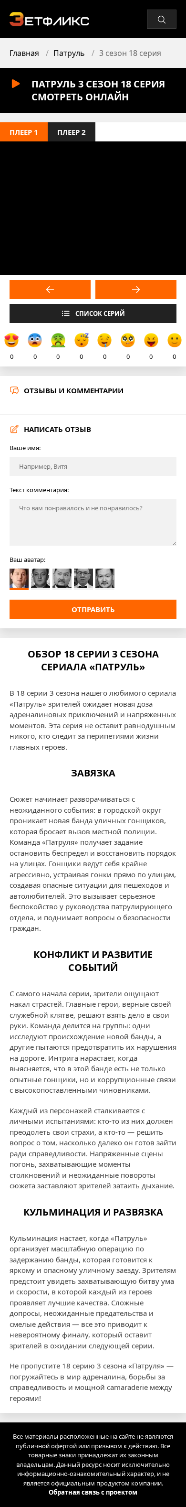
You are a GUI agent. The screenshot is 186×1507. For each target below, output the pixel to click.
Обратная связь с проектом (93, 1492)
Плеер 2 (71, 132)
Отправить (93, 609)
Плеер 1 (24, 132)
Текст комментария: (39, 489)
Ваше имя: (25, 447)
